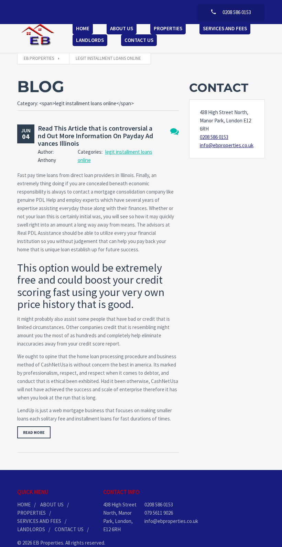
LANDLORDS (31, 529)
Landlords (90, 40)
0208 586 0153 (214, 137)
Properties (168, 28)
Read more (34, 432)
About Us (121, 28)
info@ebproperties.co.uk (226, 145)
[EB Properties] (38, 35)
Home (82, 28)
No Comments (174, 131)
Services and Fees (225, 28)
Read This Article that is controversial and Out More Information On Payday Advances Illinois (95, 135)
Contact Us (138, 40)
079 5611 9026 (158, 513)
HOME (24, 504)
